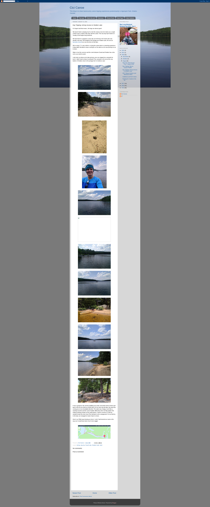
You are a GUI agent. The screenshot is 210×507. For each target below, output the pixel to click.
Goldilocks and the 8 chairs (130, 76)
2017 (123, 83)
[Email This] (95, 443)
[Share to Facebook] (99, 443)
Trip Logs (81, 18)
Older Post (112, 493)
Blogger (114, 502)
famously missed (77, 42)
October (125, 58)
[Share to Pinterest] (101, 443)
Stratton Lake (95, 445)
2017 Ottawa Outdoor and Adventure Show (129, 74)
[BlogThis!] (96, 443)
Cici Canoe (77, 7)
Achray (78, 445)
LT (122, 96)
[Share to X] (98, 443)
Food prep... (101, 18)
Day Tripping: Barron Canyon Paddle (128, 67)
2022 (123, 50)
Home (74, 18)
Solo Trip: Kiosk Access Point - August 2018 (129, 63)
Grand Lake (88, 445)
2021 (123, 52)
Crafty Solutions (130, 18)
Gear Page (120, 18)
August (125, 61)
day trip (83, 445)
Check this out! (91, 18)
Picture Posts (110, 18)
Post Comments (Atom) (86, 496)
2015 (123, 87)
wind (101, 445)
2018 (123, 54)
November (126, 56)
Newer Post (77, 493)
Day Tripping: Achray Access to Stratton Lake (130, 70)
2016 (123, 85)
